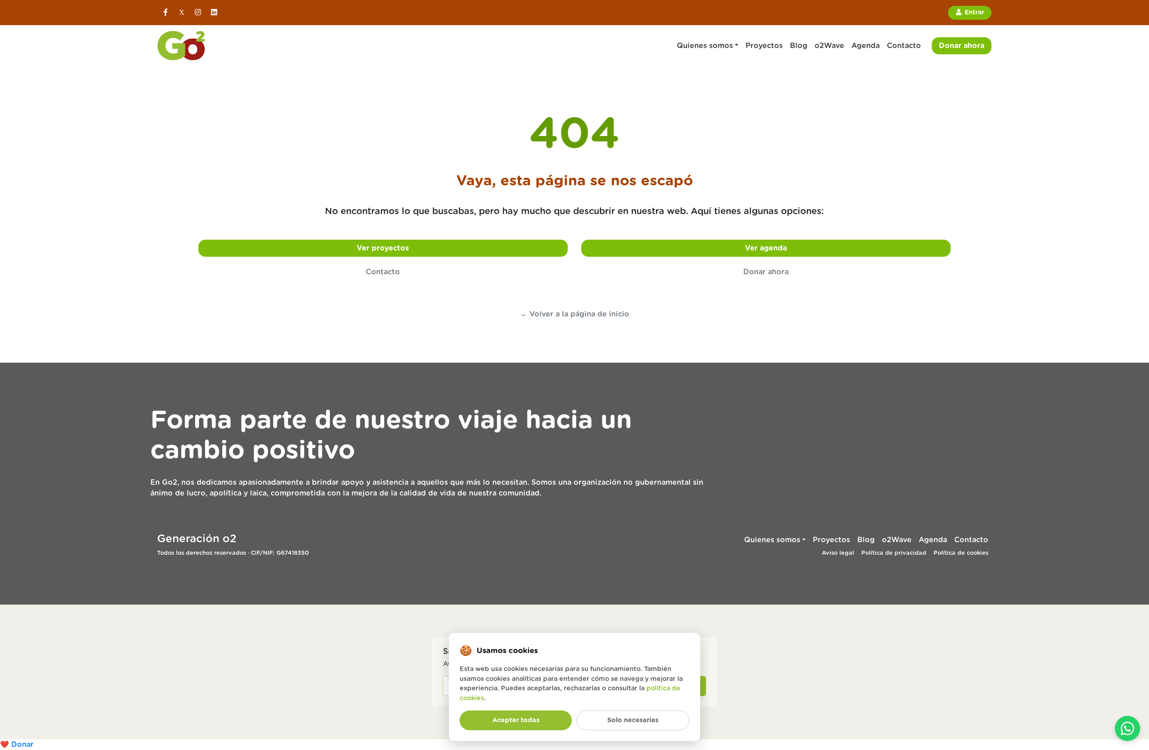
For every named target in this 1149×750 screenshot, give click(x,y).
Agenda (865, 45)
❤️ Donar (17, 744)
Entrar (973, 12)
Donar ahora (961, 45)
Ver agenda (766, 248)
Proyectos (764, 45)
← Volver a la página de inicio (574, 314)
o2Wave (829, 45)
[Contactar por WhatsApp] (1127, 728)
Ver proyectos (383, 248)
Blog (798, 45)
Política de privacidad (893, 553)
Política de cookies (961, 553)
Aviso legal (838, 553)
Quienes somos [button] (705, 45)
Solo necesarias (632, 720)
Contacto (904, 45)
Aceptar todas (515, 720)
